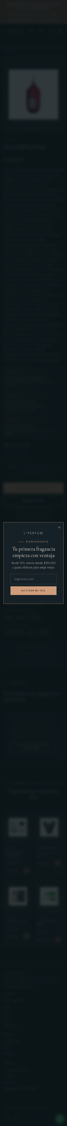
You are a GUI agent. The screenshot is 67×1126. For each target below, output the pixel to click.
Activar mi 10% (33, 590)
